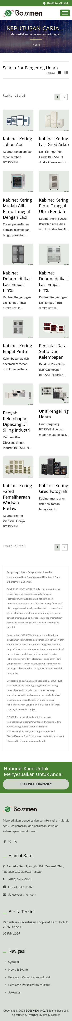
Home (36, 45)
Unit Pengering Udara (54, 414)
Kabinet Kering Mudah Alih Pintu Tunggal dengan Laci (17, 208)
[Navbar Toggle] (65, 13)
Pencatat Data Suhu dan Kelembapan (52, 351)
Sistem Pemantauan (33, 722)
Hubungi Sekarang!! (36, 784)
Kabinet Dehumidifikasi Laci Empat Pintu (18, 281)
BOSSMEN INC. (35, 1011)
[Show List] (66, 73)
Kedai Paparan (37, 731)
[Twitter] (9, 842)
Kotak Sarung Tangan (17, 727)
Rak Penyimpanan (33, 736)
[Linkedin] (15, 842)
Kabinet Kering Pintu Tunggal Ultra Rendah (53, 205)
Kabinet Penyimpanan (18, 731)
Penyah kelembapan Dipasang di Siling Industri (16, 421)
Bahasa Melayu (58, 3)
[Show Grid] (59, 73)
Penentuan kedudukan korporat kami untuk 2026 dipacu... (35, 924)
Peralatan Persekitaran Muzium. (29, 984)
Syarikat (13, 962)
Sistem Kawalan (15, 736)
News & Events (18, 969)
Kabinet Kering (14, 722)
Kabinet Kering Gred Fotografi (53, 488)
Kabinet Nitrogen (38, 727)
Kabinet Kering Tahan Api (17, 141)
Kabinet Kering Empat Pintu (17, 348)
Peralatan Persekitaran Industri (29, 977)
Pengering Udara (52, 722)
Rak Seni (50, 731)
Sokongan (15, 992)
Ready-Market (51, 1015)
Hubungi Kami (14, 741)
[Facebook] (5, 842)
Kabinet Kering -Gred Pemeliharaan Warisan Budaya (17, 497)
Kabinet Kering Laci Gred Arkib (54, 141)
